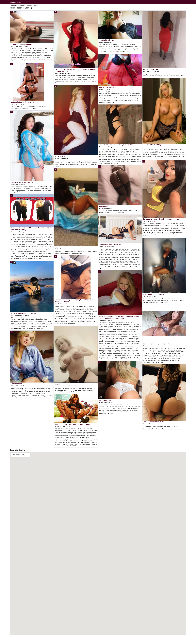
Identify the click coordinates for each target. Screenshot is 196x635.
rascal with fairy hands (107, 40)
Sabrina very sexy (106, 400)
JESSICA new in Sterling (152, 145)
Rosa (57, 247)
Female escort (14, 5)
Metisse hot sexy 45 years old (22, 102)
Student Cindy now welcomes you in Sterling (116, 145)
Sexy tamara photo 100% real (110, 245)
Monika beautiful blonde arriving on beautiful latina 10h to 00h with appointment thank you (120, 317)
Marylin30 (58, 384)
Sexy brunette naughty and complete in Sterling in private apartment (74, 301)
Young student (104, 206)
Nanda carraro (16, 384)
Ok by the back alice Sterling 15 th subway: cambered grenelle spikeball (75, 70)
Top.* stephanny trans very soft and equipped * (73, 424)
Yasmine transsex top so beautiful (156, 344)
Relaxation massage (150, 69)
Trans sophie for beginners (153, 294)
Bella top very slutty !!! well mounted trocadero (161, 219)
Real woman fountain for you (110, 87)
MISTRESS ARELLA (15, 2)
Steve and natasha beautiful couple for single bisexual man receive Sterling (31, 229)
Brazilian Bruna (60, 156)
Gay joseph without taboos (21, 44)
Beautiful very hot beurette (153, 422)
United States (23, 5)
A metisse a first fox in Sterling (22, 182)
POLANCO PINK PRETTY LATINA (23, 313)
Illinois (30, 5)
